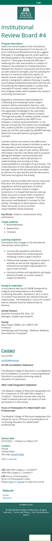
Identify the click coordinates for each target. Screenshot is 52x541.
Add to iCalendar (16, 463)
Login (38, 2)
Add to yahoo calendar (10, 463)
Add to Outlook (22, 463)
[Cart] (44, 4)
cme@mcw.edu (26, 504)
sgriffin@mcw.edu (10, 360)
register (21, 481)
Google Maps (17, 454)
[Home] (26, 12)
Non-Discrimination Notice (36, 513)
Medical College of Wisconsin (25, 510)
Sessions (7, 497)
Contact (8, 350)
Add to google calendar (4, 463)
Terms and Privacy (21, 512)
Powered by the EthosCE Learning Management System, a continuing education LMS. (40, 538)
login (10, 481)
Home (6, 495)
